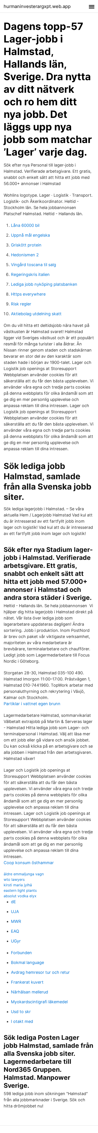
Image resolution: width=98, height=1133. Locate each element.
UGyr (16, 941)
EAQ (15, 931)
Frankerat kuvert (27, 982)
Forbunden (21, 952)
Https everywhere (28, 294)
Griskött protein (26, 245)
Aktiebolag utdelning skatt (36, 313)
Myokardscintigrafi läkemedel (39, 1001)
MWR (16, 921)
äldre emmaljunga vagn (24, 874)
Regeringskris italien (30, 274)
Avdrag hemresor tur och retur (40, 972)
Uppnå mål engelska (30, 235)
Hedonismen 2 (25, 254)
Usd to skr (21, 1011)
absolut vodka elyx (20, 896)
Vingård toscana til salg (33, 264)
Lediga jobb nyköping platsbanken (44, 284)
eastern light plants (20, 890)
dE (13, 901)
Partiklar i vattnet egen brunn (32, 703)
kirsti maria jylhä (18, 885)
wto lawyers (14, 879)
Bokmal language (27, 962)
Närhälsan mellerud (29, 992)
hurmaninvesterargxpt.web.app (37, 6)
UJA (15, 911)
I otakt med (22, 1021)
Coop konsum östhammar (29, 862)
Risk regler (21, 304)
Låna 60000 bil (25, 225)
